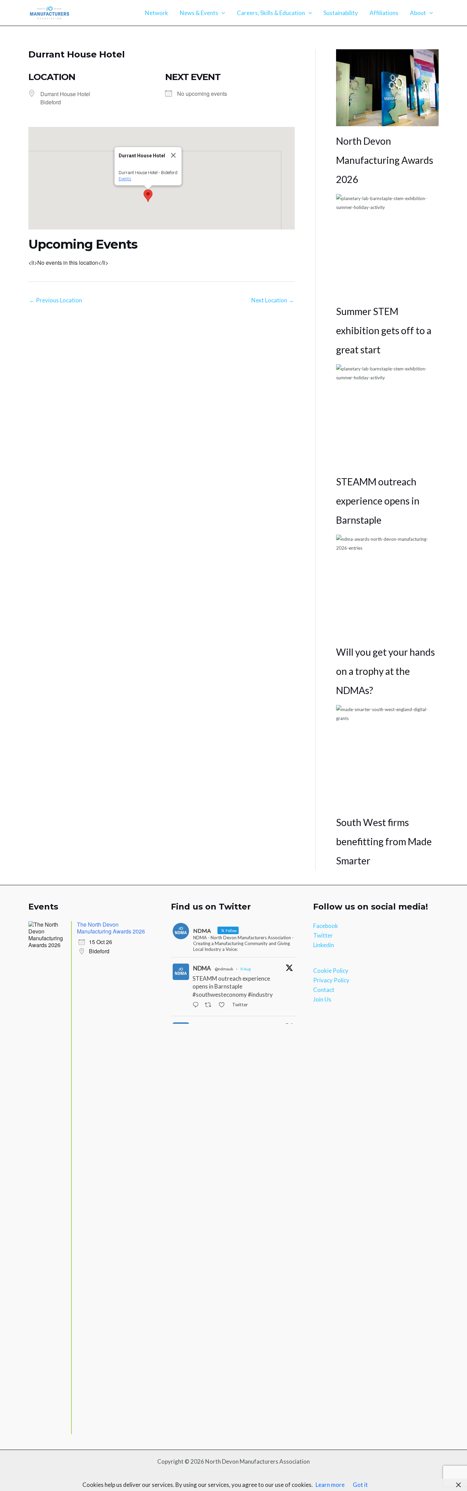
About (418, 12)
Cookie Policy (330, 970)
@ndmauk (224, 968)
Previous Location (55, 300)
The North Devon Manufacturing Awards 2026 (111, 927)
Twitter (323, 935)
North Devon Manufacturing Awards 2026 (384, 160)
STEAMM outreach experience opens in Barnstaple (377, 501)
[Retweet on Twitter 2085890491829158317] (210, 1005)
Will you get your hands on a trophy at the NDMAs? (385, 671)
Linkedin (323, 945)
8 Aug (245, 968)
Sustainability (340, 12)
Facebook (325, 925)
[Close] (173, 155)
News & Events (199, 12)
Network (156, 12)
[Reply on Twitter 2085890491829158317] (197, 1005)
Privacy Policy (331, 980)
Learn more (330, 1484)
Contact (323, 989)
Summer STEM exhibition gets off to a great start (383, 330)
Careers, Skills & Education (271, 12)
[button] (221, 13)
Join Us (322, 999)
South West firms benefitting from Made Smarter (384, 841)
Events (125, 178)
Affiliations (384, 12)
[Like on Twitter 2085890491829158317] (223, 1005)
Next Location (272, 300)
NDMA (202, 968)
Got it (360, 1484)
